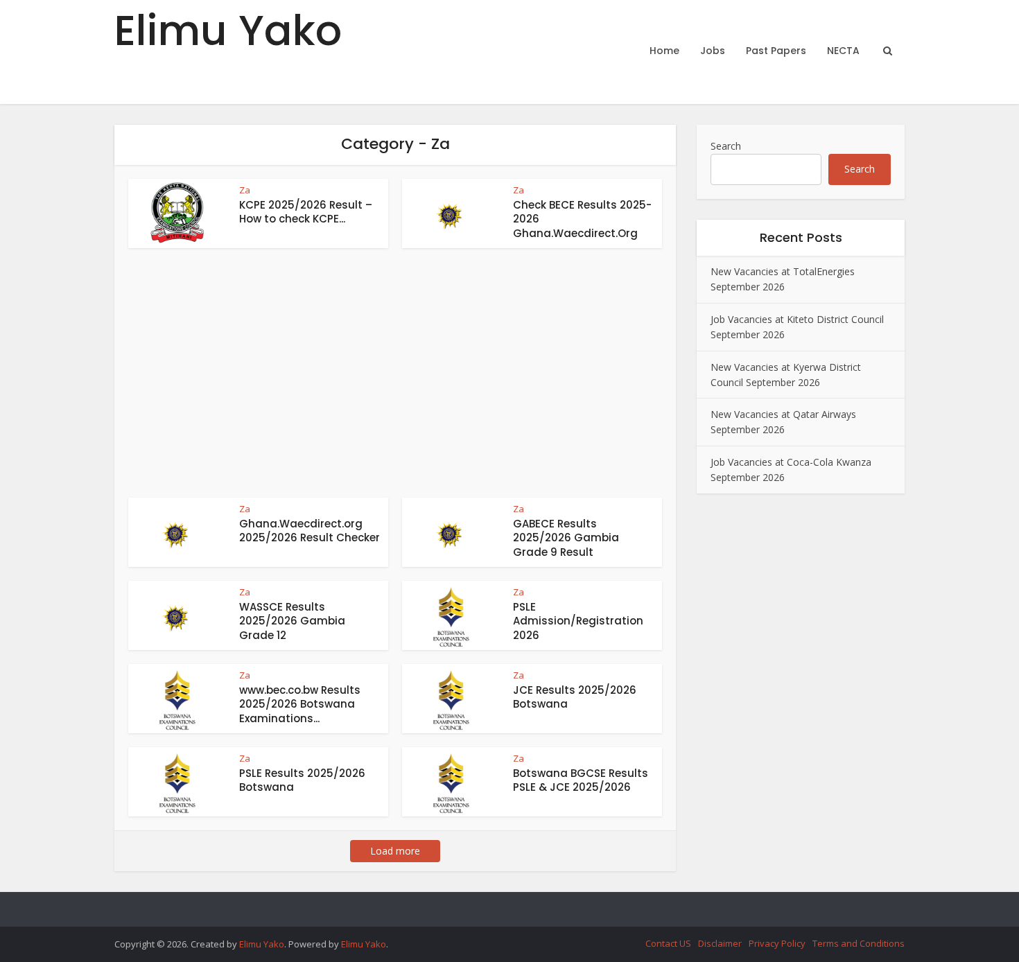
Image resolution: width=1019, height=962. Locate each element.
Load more (395, 850)
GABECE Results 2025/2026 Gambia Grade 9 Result (566, 537)
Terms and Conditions (858, 943)
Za (244, 190)
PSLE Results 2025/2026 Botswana (302, 780)
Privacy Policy (777, 943)
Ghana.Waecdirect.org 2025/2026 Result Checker (309, 530)
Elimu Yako (228, 30)
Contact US (668, 943)
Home (664, 51)
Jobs (712, 51)
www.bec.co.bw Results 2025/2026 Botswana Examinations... (299, 704)
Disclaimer (720, 943)
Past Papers (776, 51)
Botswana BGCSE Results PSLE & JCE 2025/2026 (580, 780)
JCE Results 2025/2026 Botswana (574, 697)
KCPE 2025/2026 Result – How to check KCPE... (305, 212)
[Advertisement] (395, 380)
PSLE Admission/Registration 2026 (578, 621)
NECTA (843, 51)
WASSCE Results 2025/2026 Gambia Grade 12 (292, 621)
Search (726, 145)
